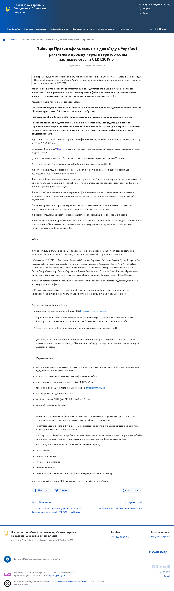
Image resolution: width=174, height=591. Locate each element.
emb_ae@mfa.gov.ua (160, 537)
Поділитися (43, 490)
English (146, 9)
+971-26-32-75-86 (120, 537)
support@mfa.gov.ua (57, 576)
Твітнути (63, 490)
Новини (13, 40)
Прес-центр (125, 29)
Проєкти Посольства (35, 29)
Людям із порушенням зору (156, 5)
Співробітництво (59, 29)
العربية (146, 13)
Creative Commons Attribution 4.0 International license (72, 582)
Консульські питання (83, 29)
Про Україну (13, 29)
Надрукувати (132, 490)
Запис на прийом (107, 29)
